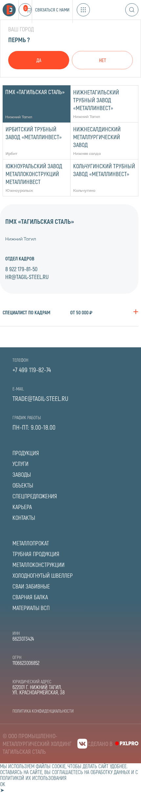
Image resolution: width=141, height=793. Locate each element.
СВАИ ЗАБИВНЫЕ (31, 586)
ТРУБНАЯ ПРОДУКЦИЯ (35, 554)
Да (38, 60)
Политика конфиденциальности (43, 711)
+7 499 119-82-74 (31, 369)
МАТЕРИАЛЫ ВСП (31, 608)
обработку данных (110, 772)
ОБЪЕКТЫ (22, 485)
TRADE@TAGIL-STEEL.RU (40, 398)
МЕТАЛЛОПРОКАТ (30, 543)
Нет (102, 60)
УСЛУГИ (20, 464)
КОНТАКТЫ (23, 517)
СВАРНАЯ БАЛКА (30, 597)
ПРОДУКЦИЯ (25, 453)
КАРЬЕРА (22, 507)
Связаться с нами (52, 9)
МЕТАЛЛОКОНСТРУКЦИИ (38, 565)
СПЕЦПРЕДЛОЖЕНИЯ (34, 496)
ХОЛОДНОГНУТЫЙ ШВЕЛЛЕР (42, 575)
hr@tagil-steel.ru (27, 276)
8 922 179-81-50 (21, 269)
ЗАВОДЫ (21, 474)
